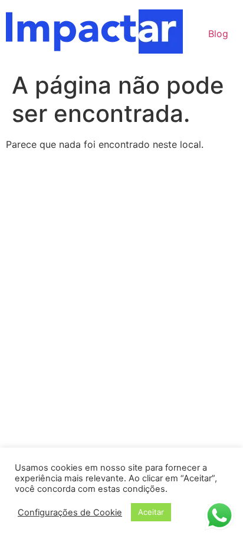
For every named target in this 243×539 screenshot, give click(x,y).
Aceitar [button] (151, 512)
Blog (218, 33)
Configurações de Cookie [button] (70, 512)
